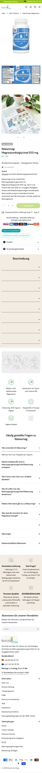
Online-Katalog (8, 730)
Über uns (5, 683)
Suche (4, 726)
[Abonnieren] (38, 629)
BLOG (4, 742)
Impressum (6, 708)
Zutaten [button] (9, 242)
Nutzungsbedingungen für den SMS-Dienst (18, 716)
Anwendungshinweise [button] (15, 249)
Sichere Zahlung (8, 687)
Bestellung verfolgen (10, 750)
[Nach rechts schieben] (24, 137)
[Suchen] (26, 7)
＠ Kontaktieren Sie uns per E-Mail (15, 672)
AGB (3, 703)
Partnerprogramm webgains (13, 738)
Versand (5, 174)
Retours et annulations (10, 699)
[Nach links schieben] (18, 137)
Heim (3, 13)
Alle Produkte (14, 13)
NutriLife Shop (13, 768)
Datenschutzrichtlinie (10, 712)
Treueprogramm (8, 691)
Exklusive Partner (8, 734)
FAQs (4, 695)
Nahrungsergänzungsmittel (12, 746)
